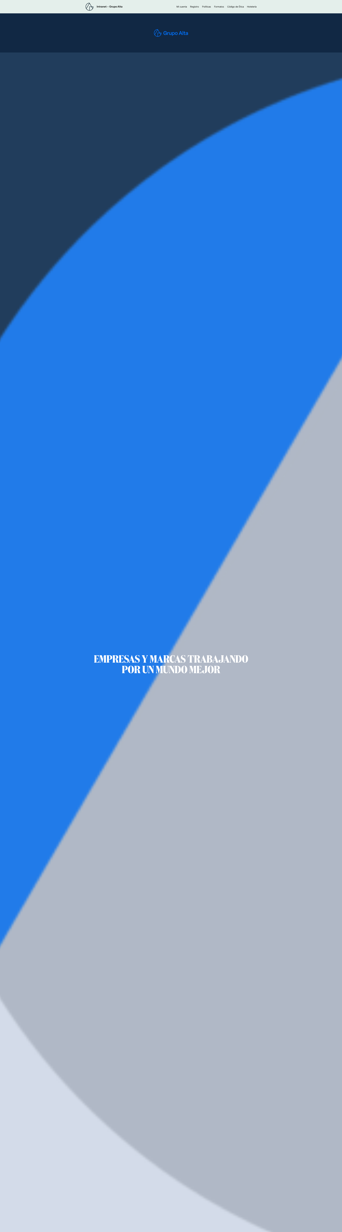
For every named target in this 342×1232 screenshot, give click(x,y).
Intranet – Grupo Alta (110, 6)
